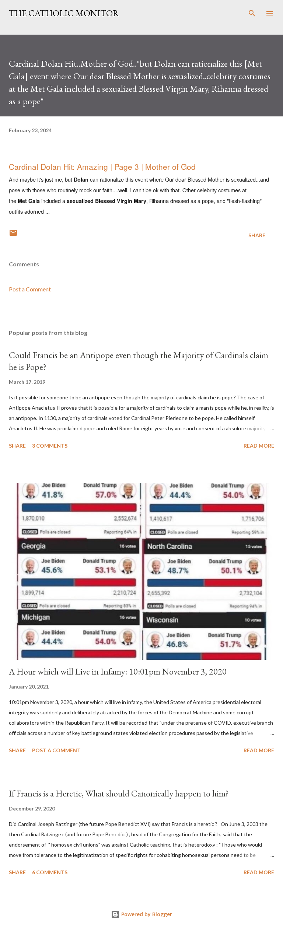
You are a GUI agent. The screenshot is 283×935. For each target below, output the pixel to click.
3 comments (49, 445)
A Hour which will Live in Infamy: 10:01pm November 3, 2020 (118, 671)
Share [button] (256, 235)
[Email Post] (13, 235)
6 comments (49, 872)
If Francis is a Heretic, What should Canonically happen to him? (119, 793)
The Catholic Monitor (64, 13)
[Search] (252, 13)
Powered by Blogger (146, 914)
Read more (259, 445)
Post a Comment (30, 289)
